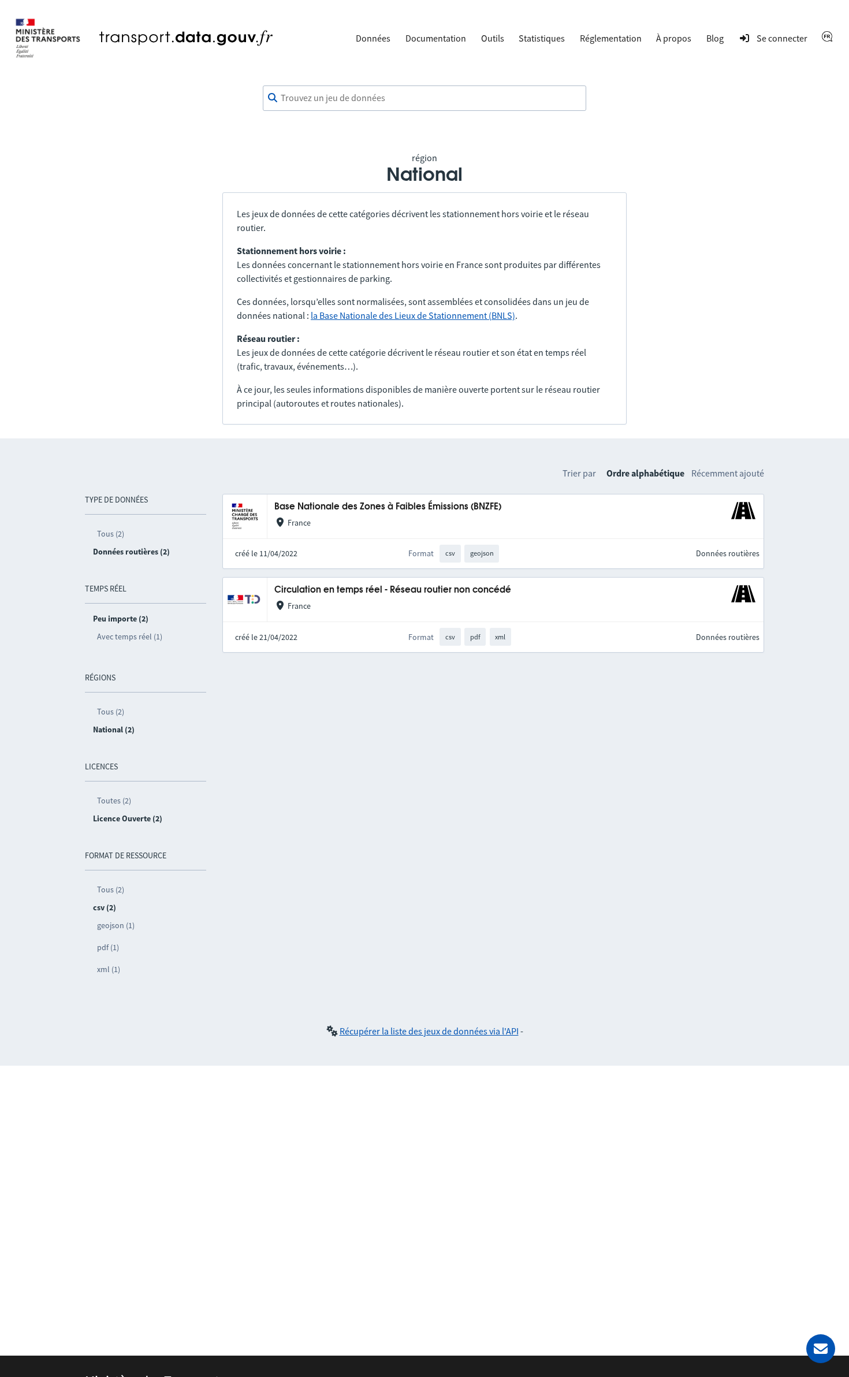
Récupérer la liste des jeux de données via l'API (429, 1031)
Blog (715, 38)
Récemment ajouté (727, 473)
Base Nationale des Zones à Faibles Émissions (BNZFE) (387, 507)
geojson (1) (116, 925)
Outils (492, 38)
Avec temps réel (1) (129, 636)
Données (373, 38)
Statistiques (542, 38)
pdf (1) (108, 947)
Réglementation (611, 38)
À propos (673, 38)
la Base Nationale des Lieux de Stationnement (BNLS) (413, 315)
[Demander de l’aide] (820, 1348)
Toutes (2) (114, 800)
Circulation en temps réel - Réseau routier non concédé (392, 590)
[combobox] (424, 98)
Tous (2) (110, 534)
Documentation (435, 38)
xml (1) (108, 969)
